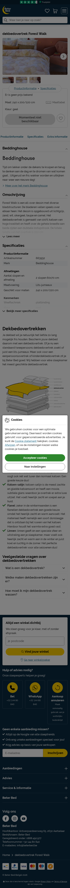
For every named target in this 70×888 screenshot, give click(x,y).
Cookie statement (26, 441)
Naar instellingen (35, 466)
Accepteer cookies (35, 457)
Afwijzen (10, 445)
